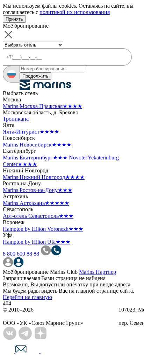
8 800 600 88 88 (21, 254)
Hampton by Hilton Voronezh (43, 229)
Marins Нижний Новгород (44, 177)
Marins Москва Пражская (42, 106)
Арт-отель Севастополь (38, 216)
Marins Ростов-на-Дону (37, 190)
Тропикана (16, 119)
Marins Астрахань (36, 203)
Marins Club (64, 272)
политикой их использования (74, 12)
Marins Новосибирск (37, 145)
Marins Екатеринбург (35, 157)
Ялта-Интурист (31, 132)
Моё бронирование (26, 272)
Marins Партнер (97, 272)
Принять (14, 19)
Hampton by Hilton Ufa (36, 242)
